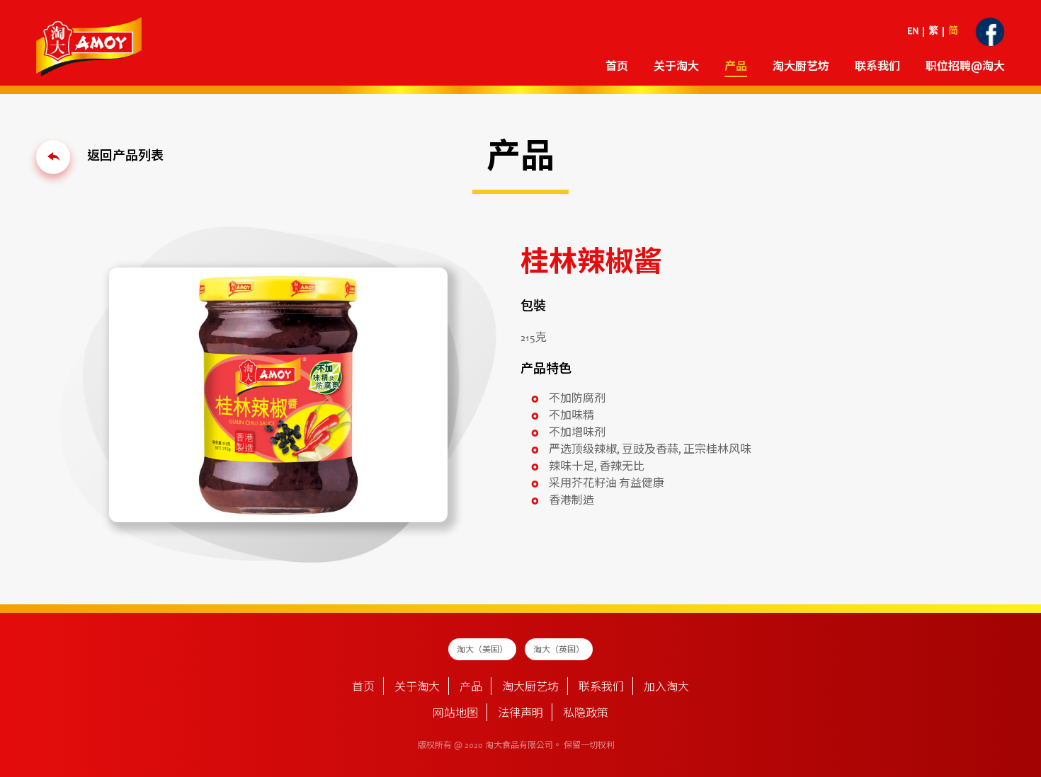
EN (912, 32)
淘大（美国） (482, 650)
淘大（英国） (558, 650)
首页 (616, 67)
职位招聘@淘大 (965, 67)
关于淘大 (676, 67)
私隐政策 (585, 714)
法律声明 (520, 714)
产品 (471, 687)
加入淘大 (666, 687)
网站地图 (455, 714)
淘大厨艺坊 (530, 687)
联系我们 (877, 67)
